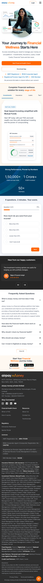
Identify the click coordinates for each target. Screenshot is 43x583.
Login (33, 3)
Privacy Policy (14, 577)
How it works (6, 415)
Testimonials (26, 419)
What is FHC (6, 411)
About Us (25, 411)
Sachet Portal (6, 430)
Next (35, 249)
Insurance (19, 95)
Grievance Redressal (9, 426)
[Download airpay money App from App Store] (14, 365)
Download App (21, 69)
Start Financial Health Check (22, 63)
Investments (7, 95)
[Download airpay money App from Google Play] (29, 365)
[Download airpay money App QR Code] (38, 574)
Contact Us (26, 415)
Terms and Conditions (27, 577)
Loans (30, 95)
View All (21, 351)
